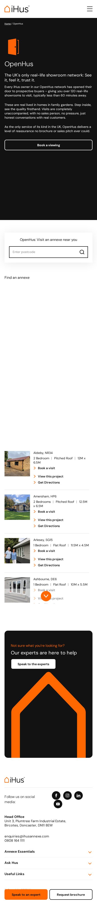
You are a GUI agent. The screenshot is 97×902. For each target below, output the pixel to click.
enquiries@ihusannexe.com (27, 836)
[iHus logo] (17, 9)
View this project (50, 476)
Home (8, 24)
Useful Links (14, 874)
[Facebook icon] (56, 795)
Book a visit (46, 468)
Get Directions (49, 482)
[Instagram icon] (67, 795)
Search (82, 252)
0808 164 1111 (15, 841)
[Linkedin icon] (78, 795)
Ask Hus (11, 863)
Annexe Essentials (20, 852)
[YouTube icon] (58, 804)
